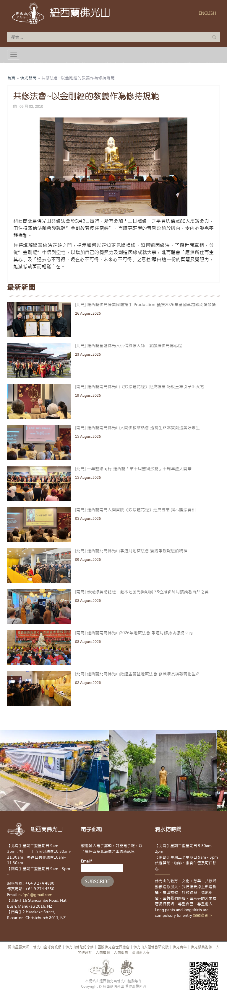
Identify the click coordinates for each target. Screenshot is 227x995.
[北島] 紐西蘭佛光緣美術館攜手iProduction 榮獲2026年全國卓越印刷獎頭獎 (145, 304)
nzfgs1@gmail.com (35, 894)
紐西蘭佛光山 (80, 12)
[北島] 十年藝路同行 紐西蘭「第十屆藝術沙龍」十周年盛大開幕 (133, 468)
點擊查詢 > (202, 915)
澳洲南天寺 (141, 952)
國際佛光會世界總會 (113, 947)
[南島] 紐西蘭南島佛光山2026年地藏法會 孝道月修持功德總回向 (134, 632)
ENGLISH (207, 13)
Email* (86, 861)
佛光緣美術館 (201, 947)
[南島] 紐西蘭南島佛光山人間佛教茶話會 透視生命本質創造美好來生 (137, 427)
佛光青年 (180, 947)
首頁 (11, 78)
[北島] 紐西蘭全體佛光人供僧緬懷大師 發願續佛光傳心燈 (128, 345)
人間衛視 (121, 952)
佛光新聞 (28, 78)
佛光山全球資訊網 (47, 947)
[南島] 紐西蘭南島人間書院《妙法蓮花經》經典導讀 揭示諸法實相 (135, 509)
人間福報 (103, 952)
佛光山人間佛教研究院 (151, 947)
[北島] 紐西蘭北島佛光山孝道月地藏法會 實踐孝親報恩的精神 (131, 550)
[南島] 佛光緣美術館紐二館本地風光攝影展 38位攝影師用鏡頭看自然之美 (142, 591)
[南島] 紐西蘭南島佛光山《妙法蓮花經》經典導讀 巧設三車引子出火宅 (139, 386)
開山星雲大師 (18, 947)
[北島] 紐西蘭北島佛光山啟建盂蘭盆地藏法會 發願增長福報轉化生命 (137, 674)
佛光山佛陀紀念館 (79, 947)
